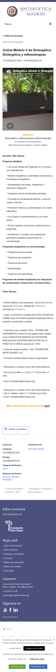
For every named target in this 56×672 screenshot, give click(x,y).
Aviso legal (9, 570)
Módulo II (16, 477)
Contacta (8, 558)
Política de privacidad (14, 562)
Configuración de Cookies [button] (34, 648)
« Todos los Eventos (13, 35)
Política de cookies (37, 659)
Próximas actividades (14, 553)
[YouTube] (5, 609)
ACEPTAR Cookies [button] (17, 667)
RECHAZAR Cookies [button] (38, 667)
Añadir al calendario (18, 429)
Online (5, 468)
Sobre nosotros (11, 549)
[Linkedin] (15, 609)
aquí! (47, 405)
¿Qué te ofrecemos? (13, 545)
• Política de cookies (12, 566)
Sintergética (7, 479)
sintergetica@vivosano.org (16, 595)
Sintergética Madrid (36, 448)
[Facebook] (10, 609)
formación (7, 477)
